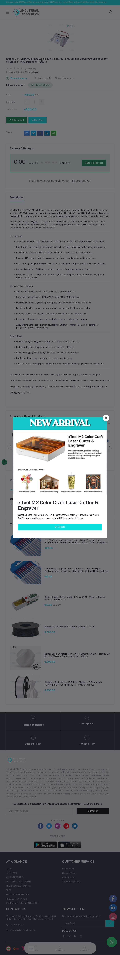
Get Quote (60, 527)
